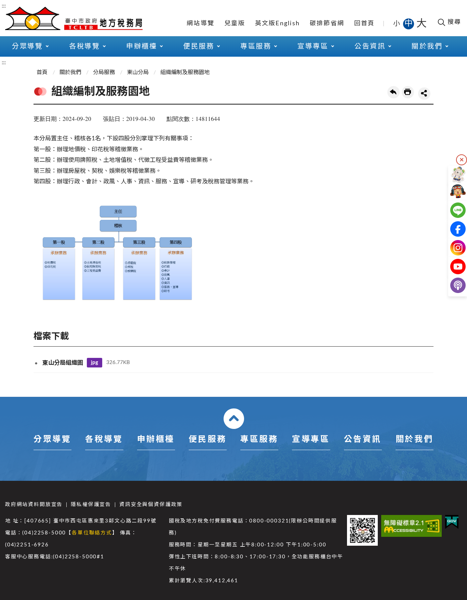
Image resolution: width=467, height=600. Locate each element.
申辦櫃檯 (156, 439)
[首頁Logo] (74, 17)
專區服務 (259, 439)
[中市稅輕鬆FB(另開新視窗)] (452, 229)
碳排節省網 (327, 23)
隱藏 (461, 159)
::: (4, 6)
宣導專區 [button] (312, 46)
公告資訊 (363, 439)
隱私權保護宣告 (91, 504)
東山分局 (138, 72)
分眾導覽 (52, 439)
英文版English (277, 23)
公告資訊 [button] (370, 46)
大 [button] (421, 23)
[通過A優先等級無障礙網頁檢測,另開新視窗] (411, 525)
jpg (94, 362)
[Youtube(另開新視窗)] (452, 266)
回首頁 (364, 23)
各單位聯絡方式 (92, 532)
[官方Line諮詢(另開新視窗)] (452, 210)
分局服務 (104, 72)
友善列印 (408, 92)
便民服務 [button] (198, 46)
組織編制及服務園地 (185, 72)
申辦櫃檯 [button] (141, 46)
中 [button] (409, 23)
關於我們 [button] (427, 46)
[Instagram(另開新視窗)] (452, 247)
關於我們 (70, 72)
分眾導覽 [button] (27, 46)
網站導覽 (200, 23)
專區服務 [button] (255, 46)
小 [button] (397, 23)
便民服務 (207, 439)
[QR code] (362, 530)
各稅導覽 (104, 439)
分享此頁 (424, 93)
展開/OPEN (234, 418)
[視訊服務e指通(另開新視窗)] (452, 191)
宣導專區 (311, 439)
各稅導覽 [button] (84, 46)
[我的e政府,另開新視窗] (451, 522)
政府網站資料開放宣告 (34, 504)
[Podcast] (452, 285)
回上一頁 (393, 92)
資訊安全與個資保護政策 (151, 504)
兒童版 (234, 23)
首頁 (42, 72)
